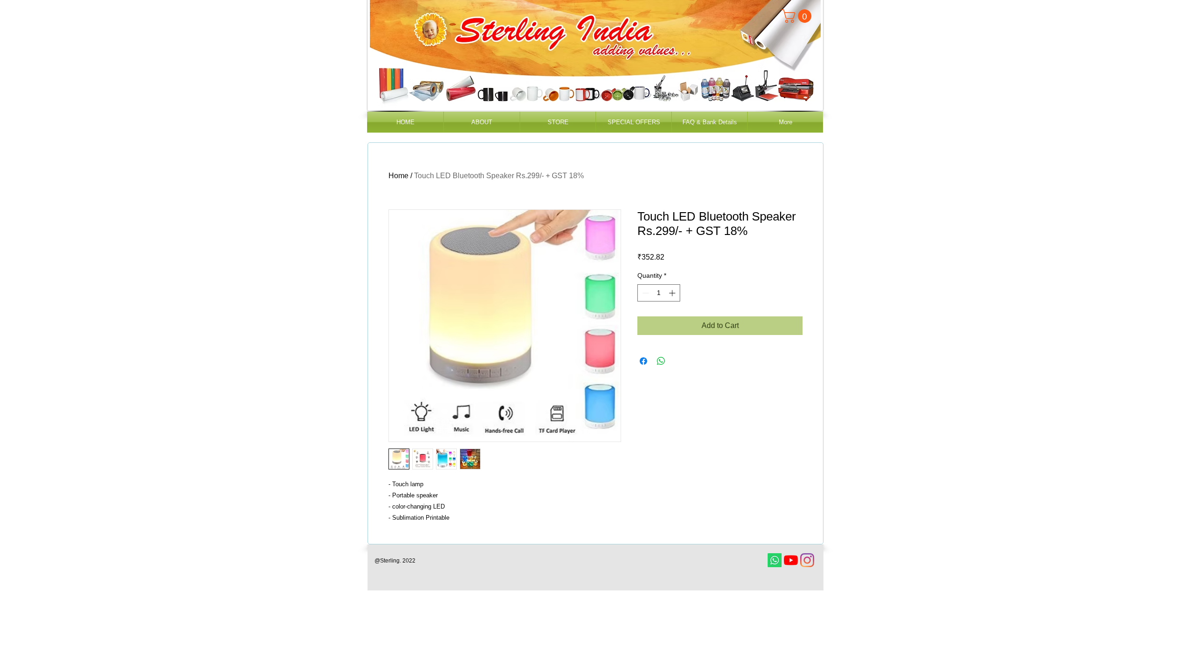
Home (398, 176)
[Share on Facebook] (643, 361)
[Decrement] (644, 293)
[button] (798, 16)
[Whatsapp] (775, 560)
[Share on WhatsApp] (661, 361)
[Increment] (673, 293)
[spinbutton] (658, 293)
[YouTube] (791, 560)
